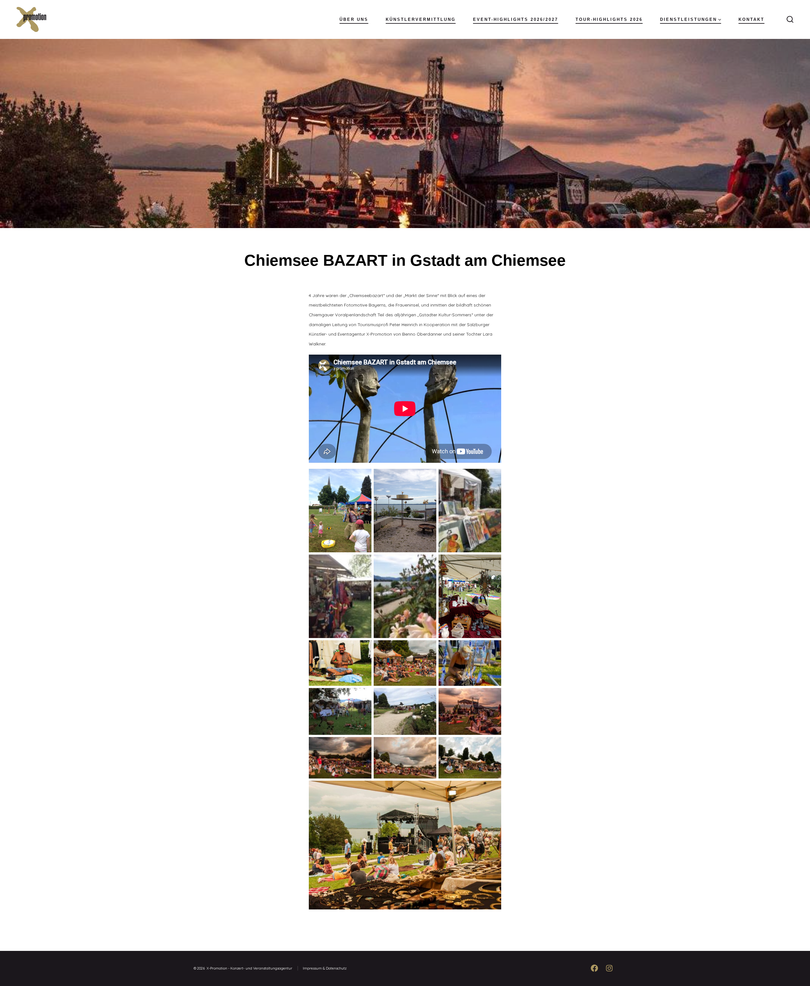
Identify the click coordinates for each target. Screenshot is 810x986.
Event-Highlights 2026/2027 (515, 19)
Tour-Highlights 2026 (609, 19)
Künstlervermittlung (421, 19)
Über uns (354, 19)
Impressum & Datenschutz (324, 968)
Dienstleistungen (688, 19)
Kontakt (751, 19)
